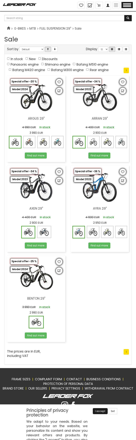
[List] (119, 49)
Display (91, 49)
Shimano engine (57, 64)
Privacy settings (66, 388)
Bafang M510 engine (92, 64)
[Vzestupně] (48, 49)
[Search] (128, 18)
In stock (17, 59)
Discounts (50, 59)
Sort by (12, 49)
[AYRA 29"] (99, 202)
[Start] (8, 28)
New (32, 59)
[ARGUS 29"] (36, 112)
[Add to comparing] (59, 90)
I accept (100, 411)
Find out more (35, 155)
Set (113, 411)
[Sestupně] (55, 49)
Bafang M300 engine (67, 70)
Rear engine (99, 70)
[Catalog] (112, 49)
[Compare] (90, 5)
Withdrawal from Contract (109, 388)
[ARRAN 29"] (100, 112)
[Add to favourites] (59, 82)
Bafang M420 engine (28, 70)
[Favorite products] (81, 5)
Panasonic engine (25, 64)
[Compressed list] (126, 49)
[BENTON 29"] (36, 292)
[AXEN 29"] (36, 202)
